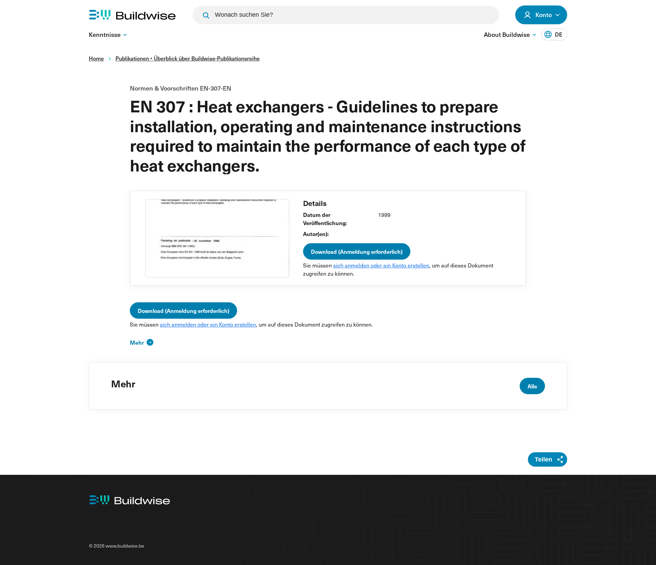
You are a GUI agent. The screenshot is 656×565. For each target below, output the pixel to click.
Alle (532, 386)
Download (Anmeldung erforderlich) (356, 251)
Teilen (543, 459)
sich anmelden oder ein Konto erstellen (381, 265)
